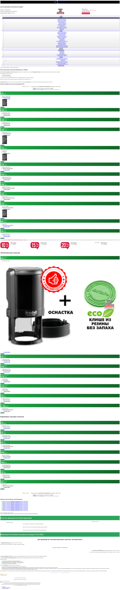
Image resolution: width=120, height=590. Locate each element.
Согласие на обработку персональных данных (22, 579)
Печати (8, 67)
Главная (5, 67)
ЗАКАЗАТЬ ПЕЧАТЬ (85, 13)
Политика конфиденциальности (16, 579)
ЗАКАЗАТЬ (2, 107)
